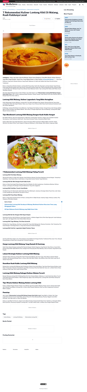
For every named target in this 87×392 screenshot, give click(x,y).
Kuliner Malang (7, 317)
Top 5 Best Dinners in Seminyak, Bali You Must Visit (73, 56)
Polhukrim (50, 4)
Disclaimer (15, 349)
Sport (69, 4)
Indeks (36, 349)
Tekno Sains (30, 4)
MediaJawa (11, 4)
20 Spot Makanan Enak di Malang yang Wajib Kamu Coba (21, 209)
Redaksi (4, 349)
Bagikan (58, 18)
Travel (40, 4)
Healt (66, 4)
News (19, 4)
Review (66, 35)
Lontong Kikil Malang (47, 79)
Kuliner (45, 4)
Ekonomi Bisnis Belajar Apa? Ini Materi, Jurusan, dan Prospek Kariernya (73, 30)
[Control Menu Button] (79, 4)
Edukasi (56, 4)
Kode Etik (26, 349)
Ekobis (24, 4)
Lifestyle (61, 4)
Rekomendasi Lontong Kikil (31, 317)
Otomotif (36, 4)
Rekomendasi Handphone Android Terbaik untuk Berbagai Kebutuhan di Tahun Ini (74, 21)
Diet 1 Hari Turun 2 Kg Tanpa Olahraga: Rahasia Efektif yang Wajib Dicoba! (73, 48)
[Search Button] (83, 4)
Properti (74, 4)
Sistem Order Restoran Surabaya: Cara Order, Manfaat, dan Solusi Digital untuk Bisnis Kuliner (24, 1)
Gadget (66, 17)
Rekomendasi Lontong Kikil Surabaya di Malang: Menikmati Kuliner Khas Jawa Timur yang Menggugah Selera (31, 205)
